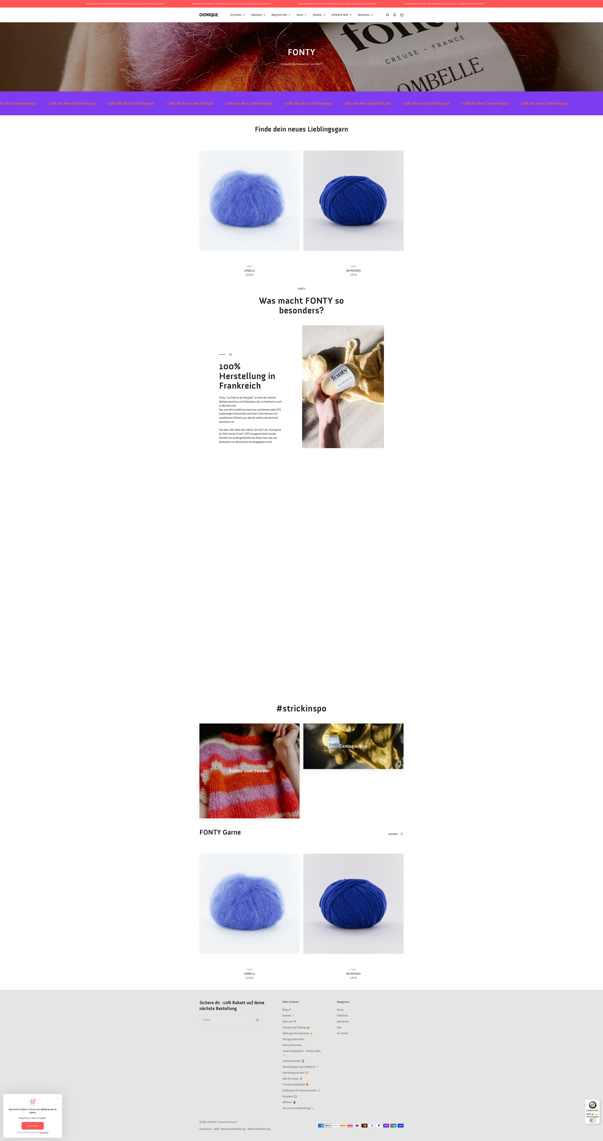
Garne (300, 14)
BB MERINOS (353, 270)
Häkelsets (256, 14)
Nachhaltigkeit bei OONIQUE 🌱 (300, 1066)
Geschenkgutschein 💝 (295, 1072)
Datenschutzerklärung (233, 1128)
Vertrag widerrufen (293, 1039)
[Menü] (598, 1101)
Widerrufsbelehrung (258, 1128)
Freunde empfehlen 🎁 (295, 1084)
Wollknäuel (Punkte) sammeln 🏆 (301, 1090)
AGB (216, 1128)
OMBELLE (249, 270)
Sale (339, 1027)
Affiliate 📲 (288, 1102)
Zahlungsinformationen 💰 (297, 1033)
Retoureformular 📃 (293, 1045)
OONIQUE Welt (339, 14)
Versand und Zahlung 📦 (296, 1027)
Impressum (205, 1128)
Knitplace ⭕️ (289, 1096)
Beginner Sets (279, 14)
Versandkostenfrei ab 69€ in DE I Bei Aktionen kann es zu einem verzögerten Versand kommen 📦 (125, 4)
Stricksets (235, 14)
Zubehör (317, 14)
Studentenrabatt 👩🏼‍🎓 (293, 1060)
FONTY (250, 266)
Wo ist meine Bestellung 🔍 (298, 1108)
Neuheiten (364, 14)
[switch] (592, 1120)
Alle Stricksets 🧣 (292, 1078)
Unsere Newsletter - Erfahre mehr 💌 (301, 1053)
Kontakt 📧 (288, 1015)
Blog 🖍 (286, 1009)
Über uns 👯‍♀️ (289, 1021)
